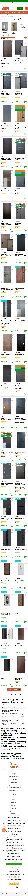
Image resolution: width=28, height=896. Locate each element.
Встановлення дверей (14, 776)
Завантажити (14, 689)
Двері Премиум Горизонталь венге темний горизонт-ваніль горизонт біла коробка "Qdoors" (20, 486)
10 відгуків (17, 227)
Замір (14, 777)
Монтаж (21, 2)
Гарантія (14, 781)
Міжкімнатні (6, 12)
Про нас (14, 794)
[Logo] (5, 7)
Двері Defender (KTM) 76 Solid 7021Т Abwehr (20, 256)
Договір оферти (14, 791)
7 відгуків (3, 227)
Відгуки (14, 799)
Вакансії (14, 808)
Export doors (14, 813)
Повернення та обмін (14, 790)
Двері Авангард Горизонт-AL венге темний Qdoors (6, 160)
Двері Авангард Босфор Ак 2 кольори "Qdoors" (21, 127)
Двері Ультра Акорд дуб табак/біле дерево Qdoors (6, 62)
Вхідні (13, 12)
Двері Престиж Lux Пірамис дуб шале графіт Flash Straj (20, 387)
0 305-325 (22, 6)
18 (20, 694)
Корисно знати (14, 802)
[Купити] (11, 69)
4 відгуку (16, 163)
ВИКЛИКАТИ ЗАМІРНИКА (14, 864)
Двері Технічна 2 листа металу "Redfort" (19, 678)
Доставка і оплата (14, 774)
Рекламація (14, 788)
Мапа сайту (14, 782)
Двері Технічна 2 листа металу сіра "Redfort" (6, 127)
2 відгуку (2, 258)
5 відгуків (16, 358)
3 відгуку (2, 66)
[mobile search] (27, 8)
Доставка (8, 2)
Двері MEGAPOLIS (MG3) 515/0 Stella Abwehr (20, 288)
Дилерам (14, 773)
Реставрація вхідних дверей (14, 787)
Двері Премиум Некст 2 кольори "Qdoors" (5, 95)
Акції (26, 2)
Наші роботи (14, 796)
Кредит (14, 803)
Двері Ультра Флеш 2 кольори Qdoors (9, 714)
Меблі (24, 12)
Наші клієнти (14, 805)
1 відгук (16, 64)
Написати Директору (14, 810)
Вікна (19, 12)
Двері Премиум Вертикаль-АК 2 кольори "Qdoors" (20, 95)
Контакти (2, 2)
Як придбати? (15, 2)
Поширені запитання (14, 785)
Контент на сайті (14, 811)
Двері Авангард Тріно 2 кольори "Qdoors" (19, 160)
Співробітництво (14, 784)
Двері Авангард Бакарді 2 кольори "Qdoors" (20, 192)
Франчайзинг (14, 807)
